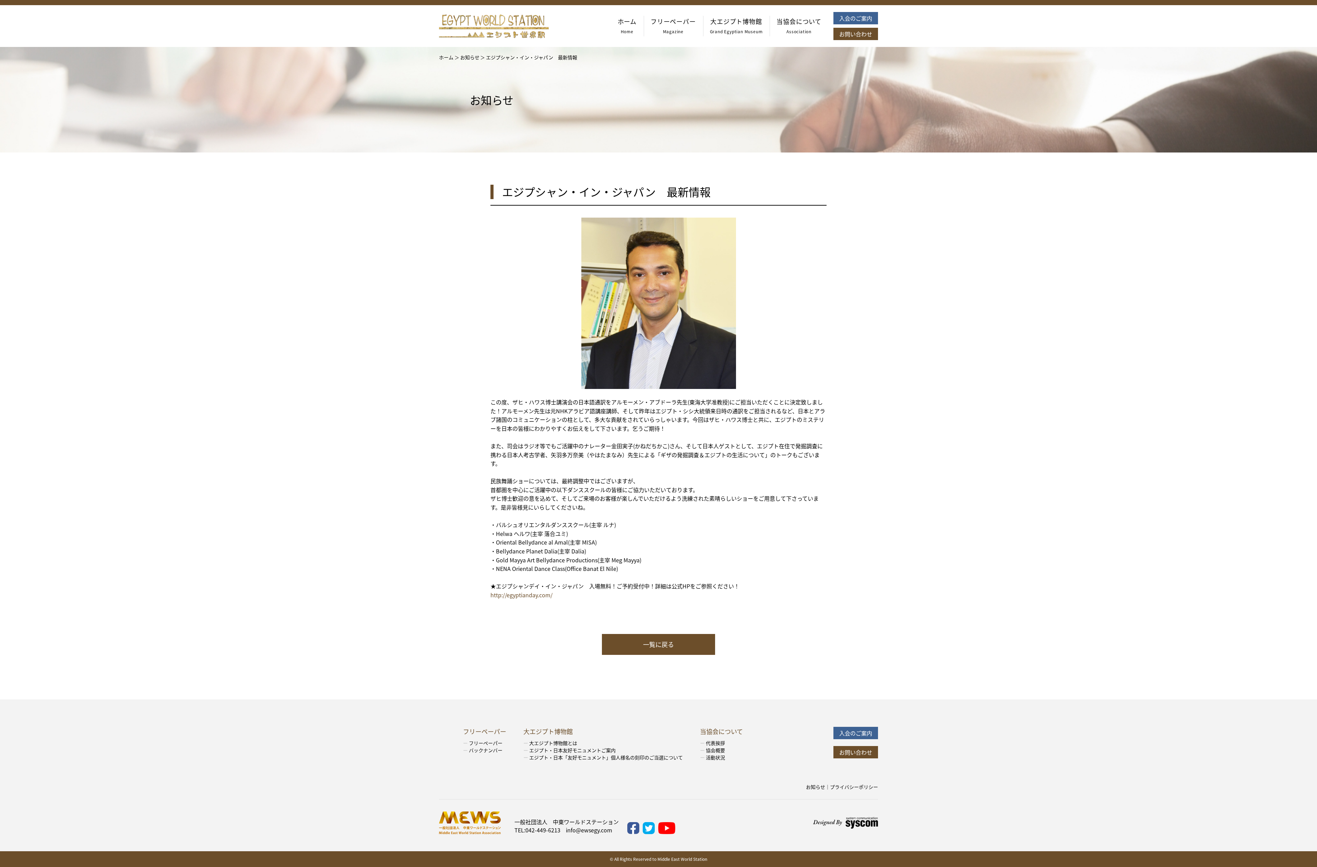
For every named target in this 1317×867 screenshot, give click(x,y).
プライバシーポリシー (854, 786)
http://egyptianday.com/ (521, 595)
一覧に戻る (658, 644)
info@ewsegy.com (589, 830)
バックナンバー (485, 750)
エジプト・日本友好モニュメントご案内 (572, 750)
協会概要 (715, 750)
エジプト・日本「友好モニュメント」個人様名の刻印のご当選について (606, 757)
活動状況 (715, 757)
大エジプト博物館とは (553, 743)
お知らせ (815, 786)
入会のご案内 (855, 18)
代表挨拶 (715, 743)
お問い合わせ (855, 34)
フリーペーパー (485, 743)
